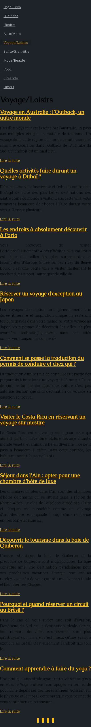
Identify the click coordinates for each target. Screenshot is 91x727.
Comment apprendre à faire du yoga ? (45, 668)
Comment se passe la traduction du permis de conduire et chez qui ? (42, 360)
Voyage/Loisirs (16, 42)
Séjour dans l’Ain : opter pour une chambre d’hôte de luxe (40, 478)
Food (8, 69)
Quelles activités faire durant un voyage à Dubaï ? (38, 173)
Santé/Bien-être (17, 51)
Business (11, 16)
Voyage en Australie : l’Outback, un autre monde (42, 114)
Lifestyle (11, 78)
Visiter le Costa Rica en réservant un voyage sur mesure (42, 419)
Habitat (9, 24)
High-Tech (12, 7)
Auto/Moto (12, 33)
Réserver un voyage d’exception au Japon (41, 296)
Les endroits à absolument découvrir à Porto (43, 232)
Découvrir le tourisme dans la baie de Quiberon (44, 542)
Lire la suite (10, 160)
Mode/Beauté (14, 60)
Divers (9, 87)
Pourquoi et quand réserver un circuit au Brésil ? (44, 607)
